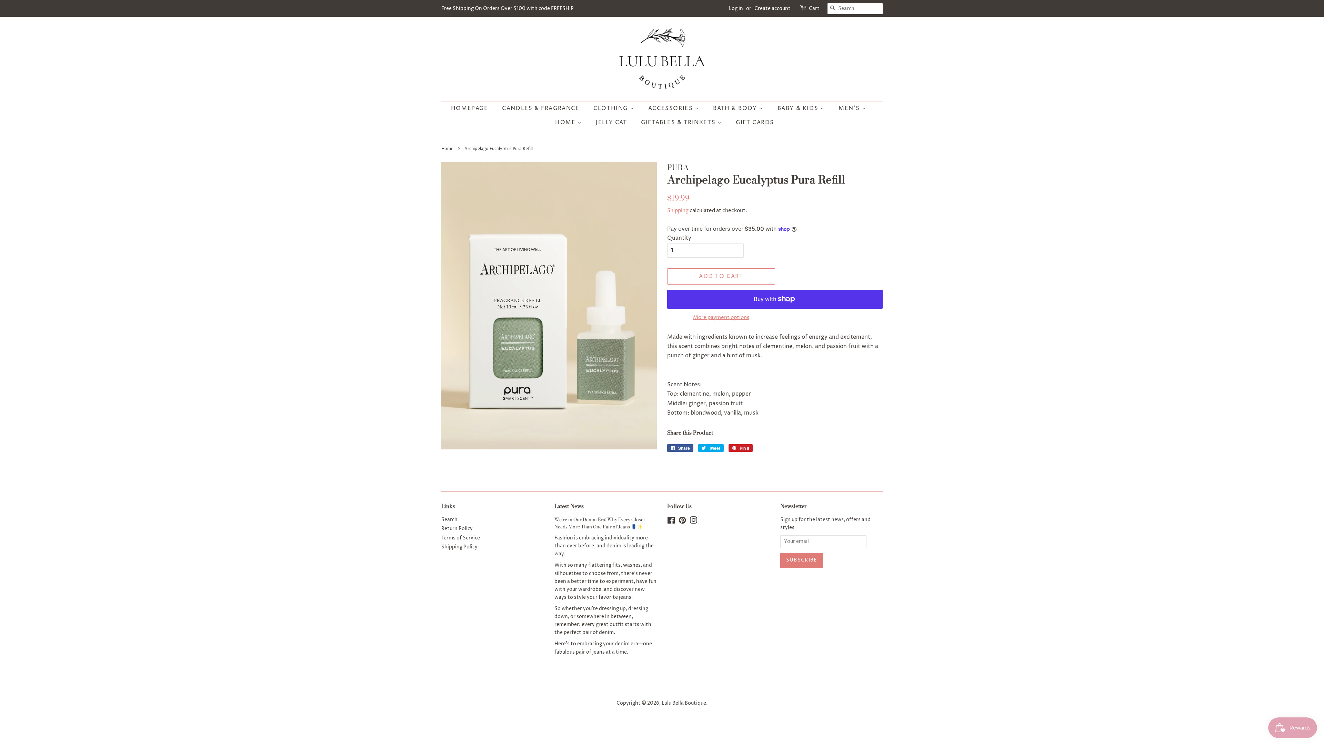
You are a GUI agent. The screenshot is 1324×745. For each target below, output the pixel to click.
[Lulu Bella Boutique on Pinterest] (682, 522)
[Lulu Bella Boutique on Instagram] (693, 522)
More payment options (721, 317)
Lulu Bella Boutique (684, 703)
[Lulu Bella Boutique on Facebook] (671, 522)
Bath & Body (736, 108)
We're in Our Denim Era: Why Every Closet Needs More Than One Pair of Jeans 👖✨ (599, 523)
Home (566, 122)
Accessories (671, 108)
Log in (736, 8)
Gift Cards (755, 122)
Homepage (469, 108)
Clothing (611, 108)
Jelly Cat (611, 122)
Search (449, 520)
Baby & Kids (799, 108)
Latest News (569, 506)
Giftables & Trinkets (679, 122)
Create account (772, 8)
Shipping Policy (459, 547)
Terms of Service (460, 538)
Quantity (679, 238)
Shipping (678, 210)
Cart (814, 8)
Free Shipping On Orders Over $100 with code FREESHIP (507, 8)
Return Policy (457, 529)
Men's (850, 108)
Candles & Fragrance (540, 108)
